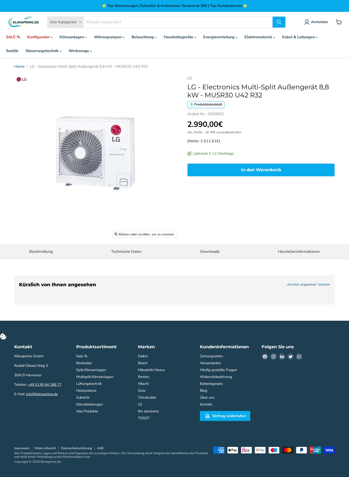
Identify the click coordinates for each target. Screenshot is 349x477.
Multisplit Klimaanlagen (94, 376)
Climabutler (147, 397)
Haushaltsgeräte (179, 37)
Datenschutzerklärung (76, 448)
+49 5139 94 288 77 (44, 384)
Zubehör (83, 397)
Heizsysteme (86, 390)
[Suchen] (279, 22)
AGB (100, 448)
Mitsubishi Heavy (151, 369)
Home (19, 66)
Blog (203, 390)
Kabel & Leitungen (299, 37)
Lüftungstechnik (89, 383)
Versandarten (210, 363)
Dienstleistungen (89, 404)
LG (140, 404)
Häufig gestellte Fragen (218, 369)
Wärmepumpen (108, 37)
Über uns (207, 397)
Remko (143, 376)
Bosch (143, 363)
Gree (142, 390)
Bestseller (84, 363)
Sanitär (12, 50)
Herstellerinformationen (299, 251)
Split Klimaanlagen (91, 369)
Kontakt (206, 404)
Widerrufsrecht (45, 448)
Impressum (21, 448)
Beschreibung (41, 251)
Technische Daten (126, 251)
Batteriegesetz (211, 383)
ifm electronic (148, 411)
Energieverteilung (219, 37)
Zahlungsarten (211, 356)
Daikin (143, 356)
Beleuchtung (143, 37)
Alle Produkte (87, 411)
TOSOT (144, 418)
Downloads (210, 251)
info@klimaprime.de (42, 394)
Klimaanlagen (72, 37)
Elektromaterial (259, 37)
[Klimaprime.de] (24, 22)
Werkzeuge (79, 50)
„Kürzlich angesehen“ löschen (308, 284)
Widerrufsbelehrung (216, 376)
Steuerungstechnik (43, 50)
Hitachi (143, 383)
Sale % (81, 356)
